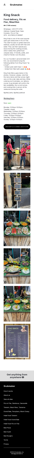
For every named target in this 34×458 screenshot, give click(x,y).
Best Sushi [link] (7, 432)
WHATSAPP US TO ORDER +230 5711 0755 (17, 126)
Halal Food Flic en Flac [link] (11, 424)
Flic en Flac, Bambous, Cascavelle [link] (15, 403)
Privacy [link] (6, 444)
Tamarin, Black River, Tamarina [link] (14, 407)
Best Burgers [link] (8, 436)
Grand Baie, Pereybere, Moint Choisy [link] (16, 411)
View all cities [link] (8, 399)
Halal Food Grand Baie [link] (11, 419)
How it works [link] (8, 391)
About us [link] (7, 395)
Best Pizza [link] (7, 428)
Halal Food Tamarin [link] (10, 415)
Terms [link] (6, 440)
